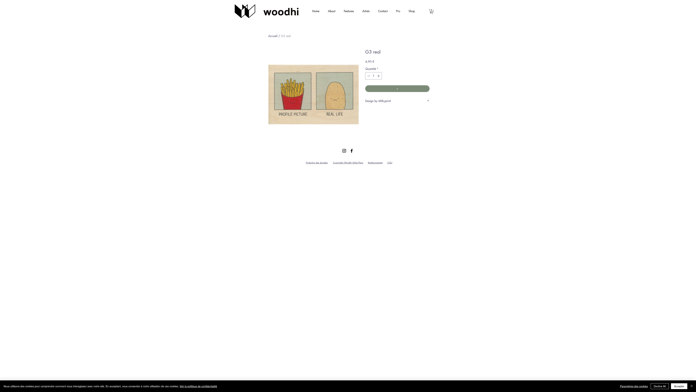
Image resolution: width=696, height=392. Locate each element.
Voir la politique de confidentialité (198, 386)
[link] (431, 11)
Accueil (272, 36)
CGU (389, 162)
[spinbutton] (373, 75)
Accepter (679, 386)
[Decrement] (368, 75)
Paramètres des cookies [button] (634, 386)
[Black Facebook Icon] (351, 150)
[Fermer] (691, 386)
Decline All (660, 386)
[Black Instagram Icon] (344, 150)
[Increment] (378, 75)
